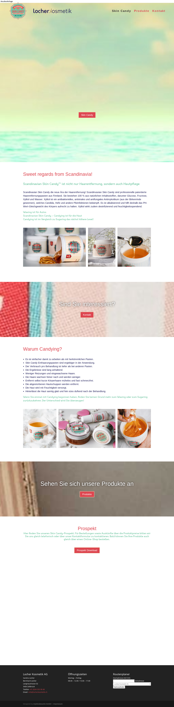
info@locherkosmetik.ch (37, 692)
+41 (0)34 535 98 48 (37, 689)
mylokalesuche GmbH (42, 704)
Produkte (141, 11)
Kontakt (158, 11)
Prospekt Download (87, 550)
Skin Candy (121, 11)
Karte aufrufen (119, 687)
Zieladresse (139, 681)
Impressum (58, 704)
